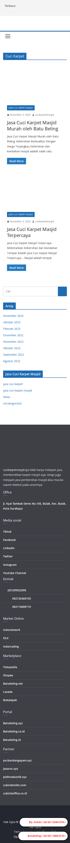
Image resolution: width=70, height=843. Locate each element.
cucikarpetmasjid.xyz (16, 470)
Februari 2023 (11, 329)
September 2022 (13, 354)
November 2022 (13, 341)
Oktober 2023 (11, 322)
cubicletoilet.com (14, 785)
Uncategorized (12, 403)
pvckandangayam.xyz (17, 760)
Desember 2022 (13, 335)
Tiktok (7, 531)
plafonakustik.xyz (15, 777)
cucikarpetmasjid (44, 114)
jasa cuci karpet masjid (21, 107)
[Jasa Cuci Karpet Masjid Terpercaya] (35, 194)
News (6, 397)
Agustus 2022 (11, 361)
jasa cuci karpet (13, 384)
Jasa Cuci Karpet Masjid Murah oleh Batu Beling (32, 125)
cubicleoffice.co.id (15, 793)
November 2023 (13, 316)
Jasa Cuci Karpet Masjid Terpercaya (32, 232)
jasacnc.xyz (10, 768)
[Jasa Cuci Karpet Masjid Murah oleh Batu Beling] (35, 86)
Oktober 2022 (11, 348)
